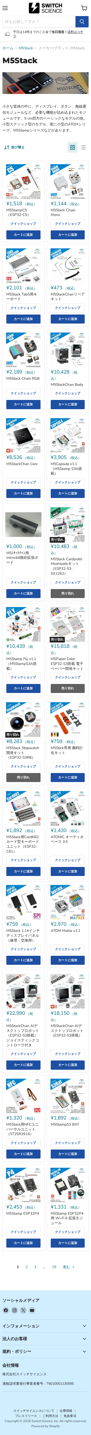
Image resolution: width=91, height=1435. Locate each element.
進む (67, 1266)
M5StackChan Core (22, 463)
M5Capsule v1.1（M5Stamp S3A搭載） (66, 468)
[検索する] (82, 21)
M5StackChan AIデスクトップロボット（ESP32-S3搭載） (67, 1030)
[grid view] (72, 147)
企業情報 (66, 1411)
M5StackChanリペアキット (68, 297)
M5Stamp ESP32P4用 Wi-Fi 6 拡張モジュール (67, 1218)
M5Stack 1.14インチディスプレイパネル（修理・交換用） (23, 935)
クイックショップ (23, 224)
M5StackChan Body (67, 384)
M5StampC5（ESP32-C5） (18, 212)
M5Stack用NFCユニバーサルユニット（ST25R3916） (22, 1129)
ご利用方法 (50, 1416)
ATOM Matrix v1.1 (65, 930)
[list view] (83, 147)
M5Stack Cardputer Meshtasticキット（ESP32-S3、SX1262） (66, 566)
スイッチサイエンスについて (33, 1411)
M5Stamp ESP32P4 (22, 1213)
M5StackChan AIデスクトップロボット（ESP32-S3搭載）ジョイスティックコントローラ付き (22, 1035)
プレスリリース (26, 1416)
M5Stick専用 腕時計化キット (67, 750)
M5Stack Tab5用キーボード (21, 297)
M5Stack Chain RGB (23, 378)
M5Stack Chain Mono (63, 212)
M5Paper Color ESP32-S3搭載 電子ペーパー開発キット (67, 663)
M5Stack (26, 48)
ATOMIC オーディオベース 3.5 (67, 839)
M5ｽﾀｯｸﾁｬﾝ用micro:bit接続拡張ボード (22, 557)
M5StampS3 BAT (65, 1124)
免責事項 (70, 1416)
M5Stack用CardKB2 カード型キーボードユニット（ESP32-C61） (22, 844)
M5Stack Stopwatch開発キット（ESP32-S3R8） (22, 752)
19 (54, 1266)
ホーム (7, 48)
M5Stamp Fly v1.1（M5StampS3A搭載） (21, 663)
